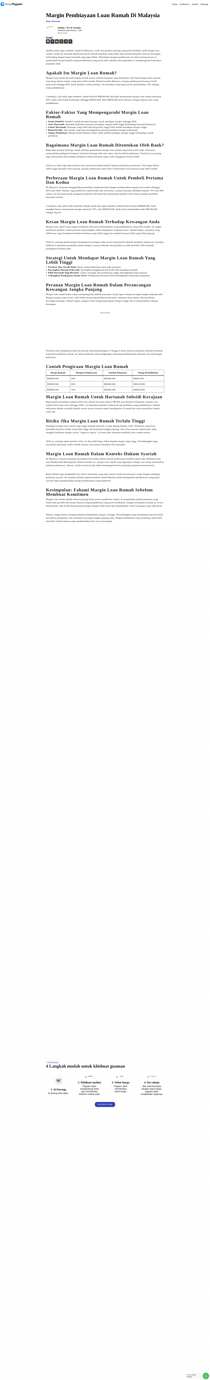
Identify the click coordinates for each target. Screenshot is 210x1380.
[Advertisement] (105, 330)
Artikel (195, 4)
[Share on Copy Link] (70, 41)
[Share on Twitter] (52, 41)
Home (175, 4)
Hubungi (204, 4)
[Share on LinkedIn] (57, 41)
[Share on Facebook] (48, 41)
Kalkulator (184, 4)
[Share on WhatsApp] (61, 41)
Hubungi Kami (105, 1104)
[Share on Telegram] (66, 41)
